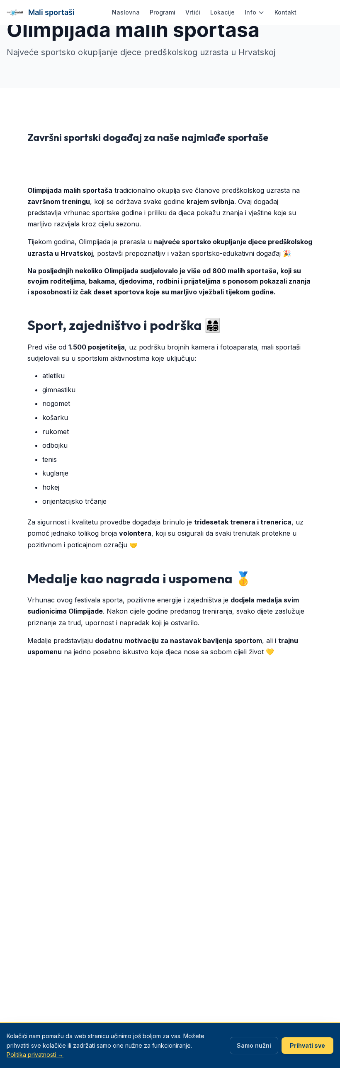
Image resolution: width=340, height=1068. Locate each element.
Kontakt (285, 12)
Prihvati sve (307, 1045)
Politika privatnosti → (35, 1054)
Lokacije (222, 12)
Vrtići (192, 12)
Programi (162, 12)
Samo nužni (254, 1045)
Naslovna (126, 12)
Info (250, 12)
